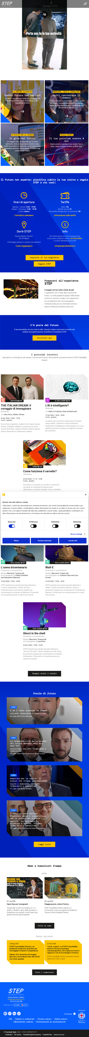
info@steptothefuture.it (65, 246)
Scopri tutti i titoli (44, 673)
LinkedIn (14, 1013)
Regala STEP (44, 264)
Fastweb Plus (47, 1034)
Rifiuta (16, 541)
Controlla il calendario (24, 215)
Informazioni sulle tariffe (65, 215)
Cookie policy (60, 1019)
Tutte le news (44, 926)
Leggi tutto (44, 844)
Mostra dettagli (76, 534)
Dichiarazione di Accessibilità (51, 1022)
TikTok (19, 1013)
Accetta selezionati (44, 541)
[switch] (33, 526)
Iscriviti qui (44, 338)
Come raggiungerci (24, 246)
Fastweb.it (8, 1034)
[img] (6, 4)
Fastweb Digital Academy (32, 1034)
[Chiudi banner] (86, 494)
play (44, 14)
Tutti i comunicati (44, 972)
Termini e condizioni (25, 1019)
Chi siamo (17, 1034)
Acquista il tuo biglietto (44, 257)
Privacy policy (44, 1019)
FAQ (10, 1019)
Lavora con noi (59, 1034)
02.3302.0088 (76, 238)
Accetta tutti (72, 541)
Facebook (5, 1013)
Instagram (10, 1013)
